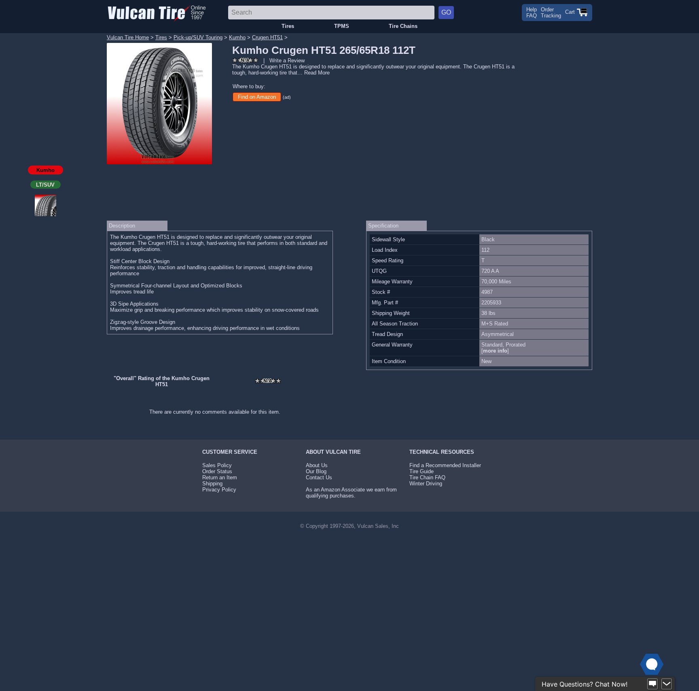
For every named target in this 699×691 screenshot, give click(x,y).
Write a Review (287, 60)
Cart (570, 12)
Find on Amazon (257, 97)
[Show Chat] (652, 684)
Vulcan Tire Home (128, 37)
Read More (317, 73)
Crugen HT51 (267, 37)
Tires (288, 26)
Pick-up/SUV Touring (198, 37)
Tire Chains (403, 26)
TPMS (341, 26)
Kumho (237, 37)
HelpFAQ (531, 12)
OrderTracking (551, 12)
